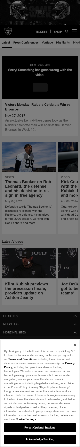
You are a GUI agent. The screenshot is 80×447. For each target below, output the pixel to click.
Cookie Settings (26, 419)
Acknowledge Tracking (40, 439)
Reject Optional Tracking (40, 427)
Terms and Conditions (22, 359)
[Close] (75, 345)
